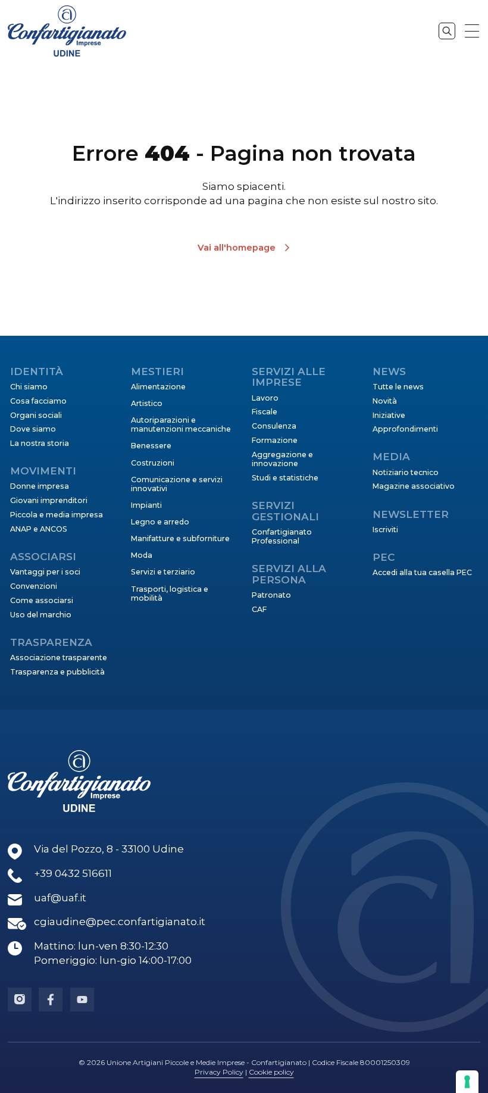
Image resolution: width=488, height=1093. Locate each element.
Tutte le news (398, 386)
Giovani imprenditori (48, 500)
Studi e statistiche (285, 477)
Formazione (275, 440)
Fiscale (264, 411)
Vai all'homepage (237, 247)
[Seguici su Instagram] (20, 999)
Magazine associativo (414, 486)
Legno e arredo (160, 521)
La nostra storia (39, 443)
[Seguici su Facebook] (50, 999)
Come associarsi (41, 600)
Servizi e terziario (163, 571)
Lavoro (265, 398)
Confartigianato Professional (282, 536)
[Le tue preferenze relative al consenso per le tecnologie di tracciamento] (467, 1081)
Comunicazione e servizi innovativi (177, 484)
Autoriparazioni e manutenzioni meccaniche (181, 424)
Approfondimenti (405, 428)
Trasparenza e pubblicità (57, 671)
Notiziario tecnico (406, 472)
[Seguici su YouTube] (82, 999)
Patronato (271, 595)
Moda (141, 555)
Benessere (151, 445)
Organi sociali (36, 415)
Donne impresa (39, 486)
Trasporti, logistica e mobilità (169, 593)
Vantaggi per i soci (45, 571)
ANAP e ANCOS (38, 528)
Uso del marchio (40, 614)
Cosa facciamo (38, 400)
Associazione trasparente (58, 657)
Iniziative (389, 415)
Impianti (146, 505)
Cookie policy (271, 1071)
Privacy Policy (219, 1071)
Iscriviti (385, 529)
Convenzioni (33, 586)
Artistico (146, 403)
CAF (259, 609)
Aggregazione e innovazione (282, 459)
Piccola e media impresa (56, 514)
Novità (385, 400)
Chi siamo (29, 386)
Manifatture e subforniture (180, 538)
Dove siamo (33, 428)
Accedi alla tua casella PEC (422, 572)
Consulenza (274, 425)
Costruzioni (152, 462)
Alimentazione (158, 386)
